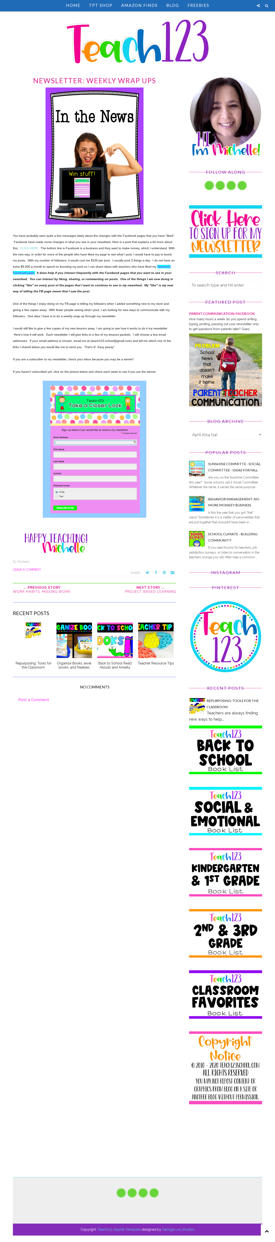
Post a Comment (33, 699)
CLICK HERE (29, 248)
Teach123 (104, 1229)
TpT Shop (101, 5)
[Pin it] (164, 572)
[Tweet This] (147, 572)
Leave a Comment (27, 569)
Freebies (198, 5)
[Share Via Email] (172, 572)
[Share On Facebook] (155, 572)
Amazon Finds (139, 5)
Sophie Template (127, 1229)
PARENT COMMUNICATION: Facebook (222, 313)
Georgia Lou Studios (178, 1229)
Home (73, 5)
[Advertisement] (225, 1147)
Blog (172, 5)
